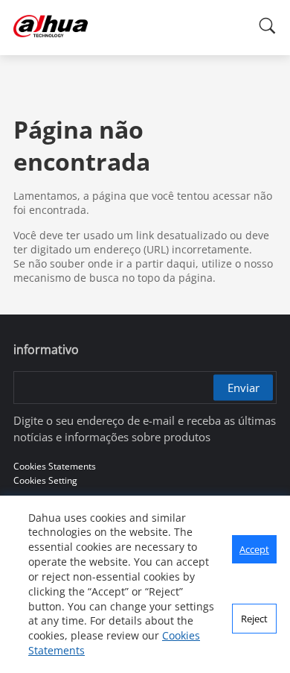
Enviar (244, 387)
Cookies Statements (54, 466)
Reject (254, 618)
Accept (254, 549)
